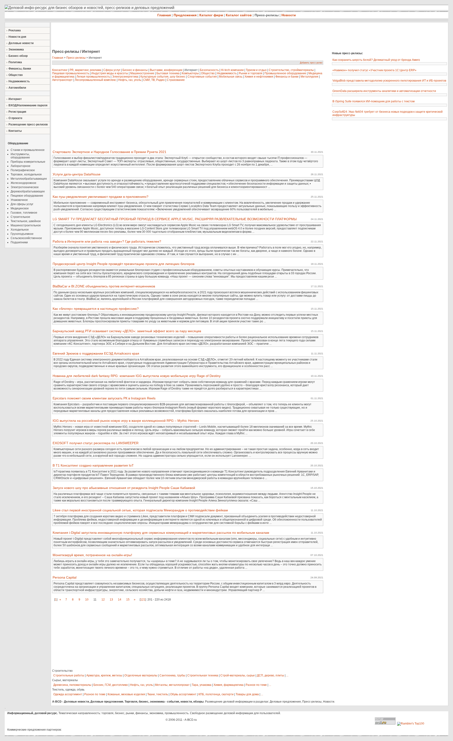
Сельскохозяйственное (26, 238)
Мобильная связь (230, 76)
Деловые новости (21, 43)
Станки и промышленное (28, 150)
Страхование (176, 80)
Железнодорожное (23, 183)
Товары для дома (247, 694)
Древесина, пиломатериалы (72, 685)
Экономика (16, 49)
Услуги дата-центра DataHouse (77, 174)
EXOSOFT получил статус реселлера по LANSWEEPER (95, 443)
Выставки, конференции (166, 70)
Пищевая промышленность (70, 73)
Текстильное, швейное (26, 221)
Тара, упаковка (201, 685)
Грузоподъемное (22, 234)
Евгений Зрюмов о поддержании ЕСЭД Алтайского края (96, 353)
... (287, 675)
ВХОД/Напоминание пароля (27, 105)
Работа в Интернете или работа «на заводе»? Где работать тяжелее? (107, 241)
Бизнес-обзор (18, 56)
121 (142, 599)
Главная (164, 15)
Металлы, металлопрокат (172, 685)
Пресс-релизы (267, 15)
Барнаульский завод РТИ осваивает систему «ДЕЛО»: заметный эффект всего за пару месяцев (127, 331)
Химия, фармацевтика (228, 685)
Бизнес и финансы (135, 70)
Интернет (15, 99)
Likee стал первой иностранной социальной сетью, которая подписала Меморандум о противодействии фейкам (140, 510)
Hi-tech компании (232, 70)
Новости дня (17, 36)
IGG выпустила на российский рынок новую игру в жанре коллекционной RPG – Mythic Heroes (126, 420)
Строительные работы (68, 675)
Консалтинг (59, 70)
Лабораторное (20, 166)
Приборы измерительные (28, 161)
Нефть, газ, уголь (129, 80)
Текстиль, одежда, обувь (68, 689)
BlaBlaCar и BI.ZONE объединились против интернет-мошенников (104, 286)
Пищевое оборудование (27, 195)
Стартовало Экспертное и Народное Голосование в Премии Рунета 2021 (109, 152)
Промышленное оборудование (285, 73)
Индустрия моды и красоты (109, 73)
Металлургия (309, 76)
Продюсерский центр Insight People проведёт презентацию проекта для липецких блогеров (123, 264)
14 (119, 599)
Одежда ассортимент (67, 694)
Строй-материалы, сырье (237, 675)
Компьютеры (190, 73)
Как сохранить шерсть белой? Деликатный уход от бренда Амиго (376, 60)
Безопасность (209, 70)
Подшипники (19, 242)
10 (86, 599)
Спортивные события (202, 76)
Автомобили (17, 87)
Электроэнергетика (125, 76)
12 (103, 599)
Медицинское (20, 208)
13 (111, 599)
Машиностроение (142, 73)
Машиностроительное (26, 225)
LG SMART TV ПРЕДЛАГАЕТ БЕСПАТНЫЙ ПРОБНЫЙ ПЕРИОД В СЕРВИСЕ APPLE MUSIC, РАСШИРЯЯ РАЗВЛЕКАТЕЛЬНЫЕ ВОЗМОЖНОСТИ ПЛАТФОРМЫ (175, 219)
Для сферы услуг (22, 204)
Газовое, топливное (24, 212)
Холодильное (20, 229)
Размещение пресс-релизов (28, 124)
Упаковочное (19, 200)
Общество (15, 75)
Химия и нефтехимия (258, 76)
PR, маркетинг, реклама (85, 70)
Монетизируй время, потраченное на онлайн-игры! (92, 555)
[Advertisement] (137, 36)
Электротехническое (25, 187)
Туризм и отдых (256, 70)
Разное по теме (256, 685)
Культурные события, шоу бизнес (162, 76)
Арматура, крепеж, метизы (104, 675)
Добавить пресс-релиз (311, 63)
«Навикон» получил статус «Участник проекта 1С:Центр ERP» (374, 70)
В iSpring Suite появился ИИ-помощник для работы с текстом (373, 101)
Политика (15, 62)
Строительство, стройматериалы (291, 70)
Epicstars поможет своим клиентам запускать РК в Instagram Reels (104, 398)
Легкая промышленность (93, 76)
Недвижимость (19, 81)
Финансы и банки (286, 76)
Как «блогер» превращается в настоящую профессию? (96, 308)
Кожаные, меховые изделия (126, 694)
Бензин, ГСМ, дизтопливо (110, 685)
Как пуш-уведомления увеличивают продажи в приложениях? (100, 197)
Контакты (15, 130)
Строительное (20, 217)
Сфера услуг (111, 70)
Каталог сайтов (239, 15)
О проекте (15, 118)
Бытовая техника (168, 73)
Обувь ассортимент (183, 694)
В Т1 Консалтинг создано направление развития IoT (93, 465)
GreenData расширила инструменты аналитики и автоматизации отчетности (384, 91)
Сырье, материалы (65, 680)
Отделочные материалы (140, 675)
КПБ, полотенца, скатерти (216, 694)
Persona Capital (64, 577)
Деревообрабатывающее (28, 191)
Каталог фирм (211, 15)
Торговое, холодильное (26, 174)
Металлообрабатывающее (29, 178)
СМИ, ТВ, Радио (154, 80)
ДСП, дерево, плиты (270, 675)
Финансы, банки (19, 68)
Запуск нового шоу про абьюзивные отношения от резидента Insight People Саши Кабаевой (124, 488)
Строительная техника (202, 675)
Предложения (185, 15)
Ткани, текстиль (157, 694)
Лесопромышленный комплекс (95, 80)
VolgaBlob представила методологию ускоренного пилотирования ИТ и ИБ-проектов (389, 80)
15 (128, 599)
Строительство (62, 670)
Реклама (14, 30)
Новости (288, 15)
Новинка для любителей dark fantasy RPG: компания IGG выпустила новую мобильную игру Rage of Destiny (137, 376)
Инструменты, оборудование (20, 156)
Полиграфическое (23, 170)
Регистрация (17, 111)
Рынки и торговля (250, 73)
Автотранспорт (62, 80)
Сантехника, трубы (172, 675)
